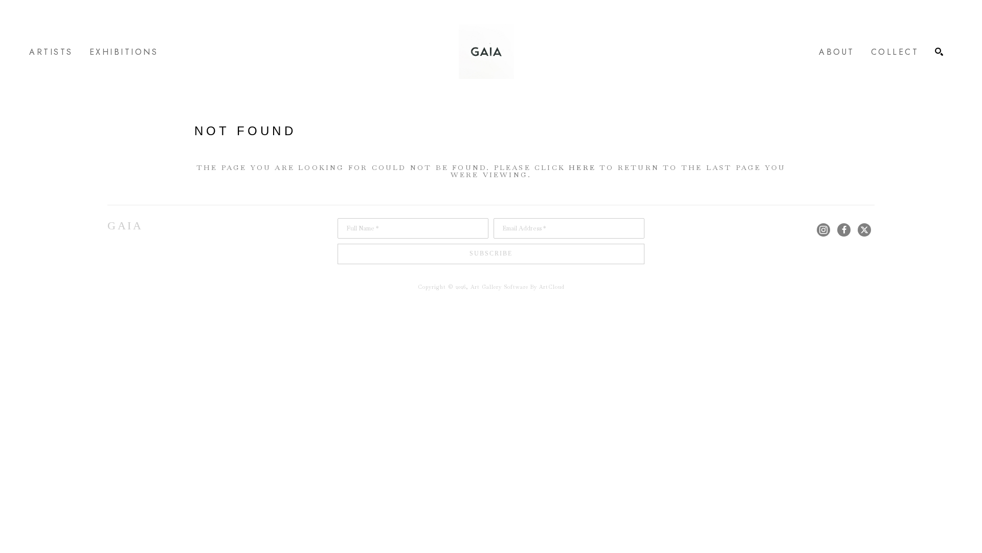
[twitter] (864, 230)
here (582, 167)
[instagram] (823, 230)
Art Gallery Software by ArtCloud (518, 287)
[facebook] (844, 230)
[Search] (939, 52)
